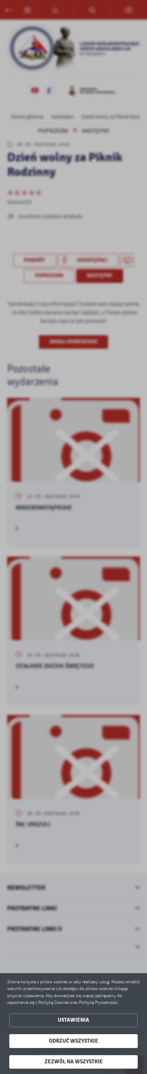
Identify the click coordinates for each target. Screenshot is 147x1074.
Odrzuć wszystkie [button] (73, 1041)
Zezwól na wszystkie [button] (74, 1061)
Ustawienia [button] (73, 1020)
